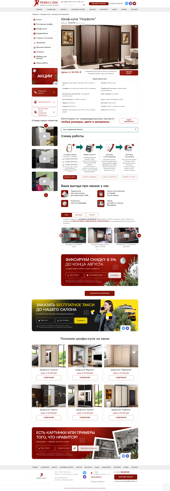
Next (46, 195)
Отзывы (124, 9)
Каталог (63, 9)
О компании (51, 9)
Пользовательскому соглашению (93, 281)
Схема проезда (96, 477)
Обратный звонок (126, 477)
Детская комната (43, 47)
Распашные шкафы (44, 24)
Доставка (79, 215)
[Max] (130, 4)
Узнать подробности (129, 120)
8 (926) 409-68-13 (116, 6)
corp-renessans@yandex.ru (125, 481)
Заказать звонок (99, 3)
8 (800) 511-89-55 (116, 3)
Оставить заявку (70, 177)
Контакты (134, 9)
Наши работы (42, 63)
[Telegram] (126, 4)
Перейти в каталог (129, 177)
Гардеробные (42, 33)
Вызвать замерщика (89, 177)
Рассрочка (104, 9)
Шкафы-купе (45, 14)
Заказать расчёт (129, 72)
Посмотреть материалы (99, 293)
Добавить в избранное (98, 481)
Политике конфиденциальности (76, 281)
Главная (39, 9)
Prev (46, 125)
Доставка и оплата (78, 9)
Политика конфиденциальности (74, 488)
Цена (66, 215)
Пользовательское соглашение (96, 488)
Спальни (40, 52)
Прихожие (40, 43)
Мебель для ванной (41, 57)
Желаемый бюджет (96, 275)
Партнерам (117, 467)
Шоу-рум (92, 9)
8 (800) (121, 472)
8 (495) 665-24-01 (116, 1)
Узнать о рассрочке (109, 177)
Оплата (92, 215)
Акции (114, 9)
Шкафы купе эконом (60, 14)
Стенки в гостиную (44, 38)
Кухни (38, 20)
